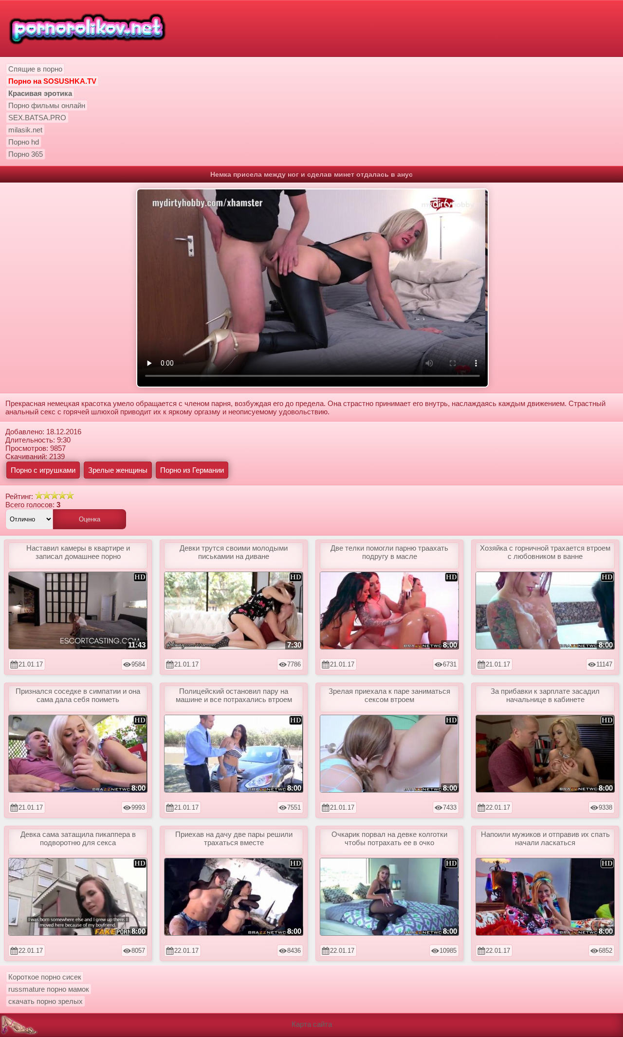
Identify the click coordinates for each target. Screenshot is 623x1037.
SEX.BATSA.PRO (37, 117)
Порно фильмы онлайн (46, 105)
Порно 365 (25, 154)
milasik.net (25, 130)
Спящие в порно (35, 69)
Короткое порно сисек (44, 977)
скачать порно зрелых (45, 1001)
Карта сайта (312, 1024)
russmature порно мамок (48, 989)
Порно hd (23, 142)
